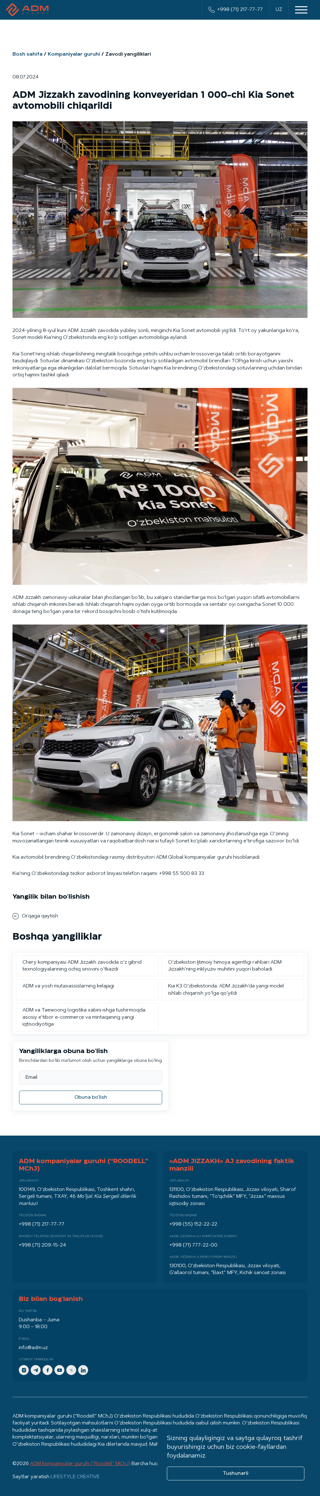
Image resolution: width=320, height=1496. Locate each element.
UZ (279, 9)
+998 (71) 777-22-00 (193, 1245)
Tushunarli (235, 1473)
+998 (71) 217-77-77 (240, 9)
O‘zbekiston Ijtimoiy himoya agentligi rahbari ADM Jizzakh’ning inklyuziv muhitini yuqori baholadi (225, 966)
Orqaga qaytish (40, 916)
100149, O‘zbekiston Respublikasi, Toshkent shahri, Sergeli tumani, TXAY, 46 (77, 1196)
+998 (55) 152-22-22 (193, 1224)
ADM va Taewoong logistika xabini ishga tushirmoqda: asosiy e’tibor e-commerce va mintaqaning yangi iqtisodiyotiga (84, 1017)
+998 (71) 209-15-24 (42, 1245)
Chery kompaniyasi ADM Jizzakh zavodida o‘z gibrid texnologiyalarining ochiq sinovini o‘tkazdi (82, 966)
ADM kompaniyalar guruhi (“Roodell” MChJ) (80, 1463)
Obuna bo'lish (90, 1097)
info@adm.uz (33, 1347)
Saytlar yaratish (56, 1476)
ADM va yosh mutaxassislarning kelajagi (68, 986)
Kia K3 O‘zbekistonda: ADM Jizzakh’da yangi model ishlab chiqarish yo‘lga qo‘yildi (226, 990)
